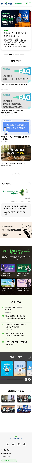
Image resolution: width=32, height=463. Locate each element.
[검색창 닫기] (27, 3)
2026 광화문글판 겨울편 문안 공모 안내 (14, 213)
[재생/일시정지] (26, 54)
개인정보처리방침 (6, 453)
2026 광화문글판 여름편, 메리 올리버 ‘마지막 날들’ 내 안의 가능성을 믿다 (15, 207)
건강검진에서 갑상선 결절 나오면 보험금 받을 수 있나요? (15, 138)
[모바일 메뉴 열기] (30, 3)
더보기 (17, 174)
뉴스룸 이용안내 (5, 456)
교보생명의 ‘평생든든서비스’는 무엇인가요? (14, 84)
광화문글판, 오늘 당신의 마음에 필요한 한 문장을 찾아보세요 (14, 164)
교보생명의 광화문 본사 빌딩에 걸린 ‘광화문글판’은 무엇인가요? (12, 112)
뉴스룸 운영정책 (5, 450)
